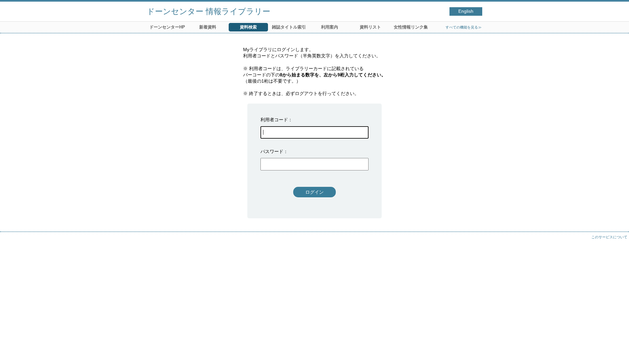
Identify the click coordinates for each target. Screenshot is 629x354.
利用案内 (329, 27)
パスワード (271, 151)
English (465, 11)
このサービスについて (609, 237)
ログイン (314, 192)
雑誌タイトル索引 (289, 27)
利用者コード (274, 119)
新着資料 (207, 27)
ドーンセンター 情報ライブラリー (208, 11)
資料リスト (370, 27)
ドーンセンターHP (167, 27)
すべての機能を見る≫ (464, 27)
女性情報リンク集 (411, 27)
